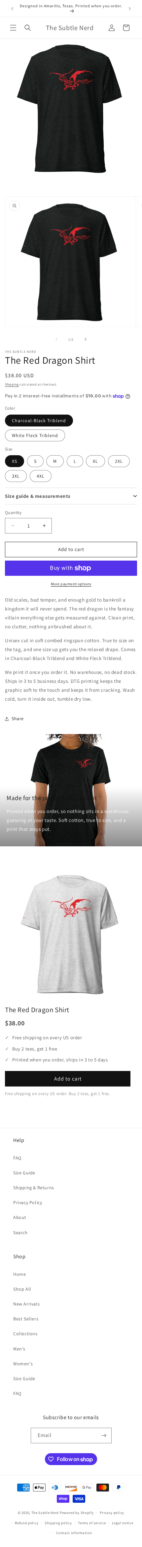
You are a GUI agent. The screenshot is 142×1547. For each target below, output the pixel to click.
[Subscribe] (104, 1435)
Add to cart (68, 1078)
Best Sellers (25, 1319)
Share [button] (18, 718)
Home (19, 1274)
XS (14, 461)
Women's (23, 1364)
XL (95, 461)
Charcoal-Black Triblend (39, 421)
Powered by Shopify (77, 1512)
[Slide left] (56, 339)
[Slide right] (85, 339)
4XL (41, 476)
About (19, 1217)
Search (20, 1232)
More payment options (71, 583)
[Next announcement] (130, 8)
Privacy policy (112, 1512)
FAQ (17, 1158)
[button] (13, 27)
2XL (119, 461)
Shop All (22, 1289)
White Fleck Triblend (35, 435)
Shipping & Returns (33, 1188)
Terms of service (92, 1523)
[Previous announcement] (12, 8)
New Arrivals (26, 1304)
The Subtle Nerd (45, 1512)
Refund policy (26, 1523)
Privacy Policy (27, 1202)
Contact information (74, 1532)
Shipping (12, 384)
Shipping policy (58, 1523)
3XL (16, 476)
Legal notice (122, 1523)
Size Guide (24, 1173)
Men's (19, 1349)
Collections (25, 1334)
